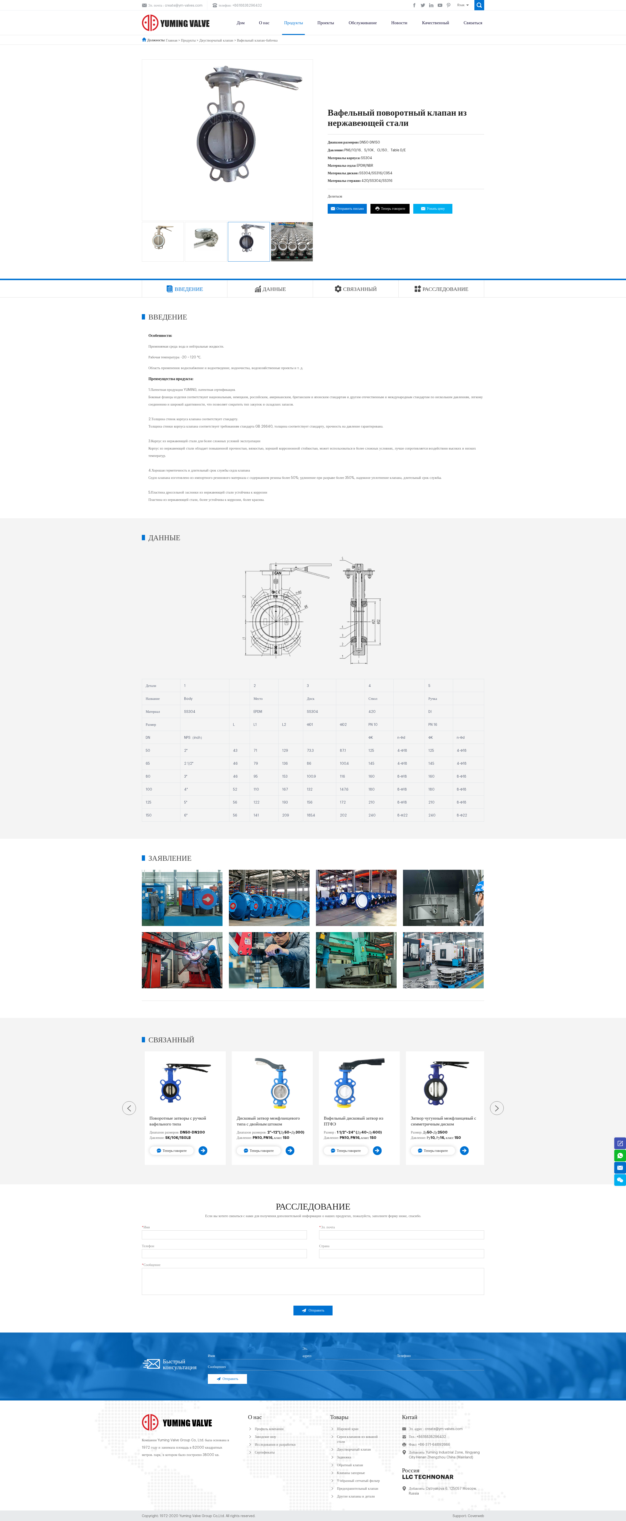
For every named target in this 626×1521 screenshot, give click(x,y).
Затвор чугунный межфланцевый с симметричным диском (440, 1121)
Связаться (473, 23)
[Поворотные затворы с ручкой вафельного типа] (182, 1083)
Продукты (293, 23)
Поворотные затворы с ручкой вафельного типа (175, 1121)
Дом (241, 23)
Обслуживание (363, 23)
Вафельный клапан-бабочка (257, 40)
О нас (264, 23)
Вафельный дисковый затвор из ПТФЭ (350, 1121)
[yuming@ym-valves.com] (620, 1168)
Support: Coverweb (468, 1516)
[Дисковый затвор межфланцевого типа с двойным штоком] (269, 1083)
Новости (399, 23)
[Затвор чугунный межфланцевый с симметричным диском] (443, 1083)
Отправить (316, 1310)
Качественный (435, 23)
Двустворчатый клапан (216, 40)
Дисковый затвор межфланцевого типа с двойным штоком (265, 1121)
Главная (171, 40)
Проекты (325, 23)
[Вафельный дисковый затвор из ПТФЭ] (356, 1083)
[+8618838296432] (620, 1155)
